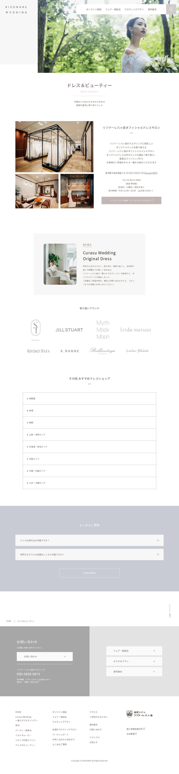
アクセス (93, 712)
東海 (31, 410)
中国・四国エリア (37, 470)
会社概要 (131, 733)
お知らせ (94, 742)
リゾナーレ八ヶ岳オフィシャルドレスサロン (130, 200)
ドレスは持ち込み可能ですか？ (35, 540)
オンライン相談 (93, 9)
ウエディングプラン (134, 9)
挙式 (17, 725)
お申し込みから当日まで (63, 739)
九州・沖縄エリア (37, 482)
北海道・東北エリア (38, 446)
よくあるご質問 (59, 744)
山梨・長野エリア (37, 434)
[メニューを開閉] (171, 9)
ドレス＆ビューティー (25, 745)
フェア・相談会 (113, 9)
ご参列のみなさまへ (99, 716)
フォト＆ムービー (23, 735)
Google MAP (151, 173)
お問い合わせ (30, 656)
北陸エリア (34, 458)
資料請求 (152, 9)
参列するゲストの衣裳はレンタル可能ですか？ (42, 554)
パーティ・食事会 (23, 730)
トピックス (95, 737)
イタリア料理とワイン (25, 740)
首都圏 (32, 398)
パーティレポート (60, 734)
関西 (31, 422)
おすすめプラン (121, 661)
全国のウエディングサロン (64, 729)
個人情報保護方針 (135, 729)
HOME (8, 621)
